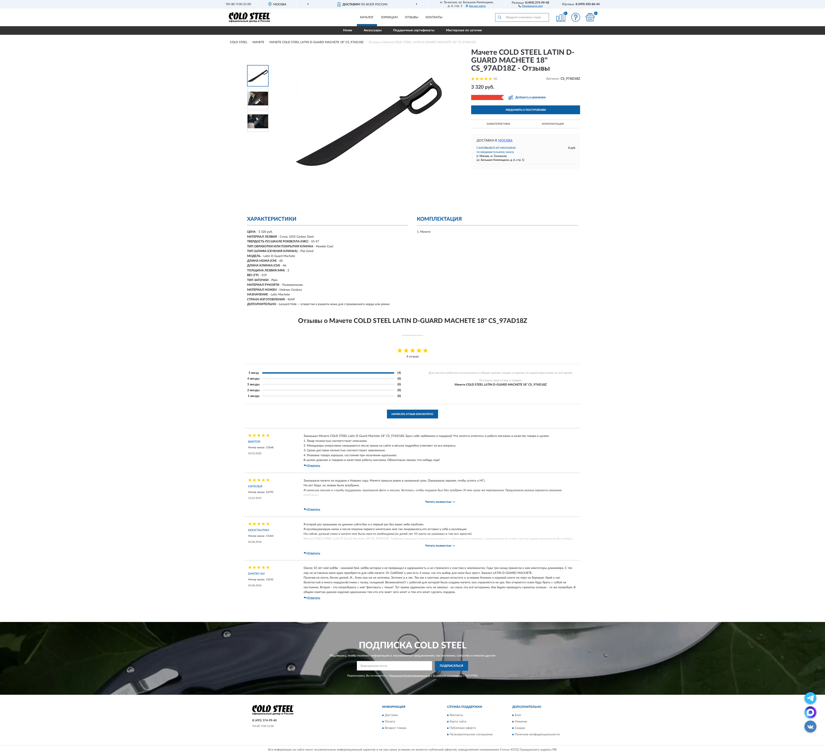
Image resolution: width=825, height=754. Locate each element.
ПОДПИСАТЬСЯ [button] (451, 665)
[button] (530, 6)
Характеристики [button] (498, 124)
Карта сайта (458, 721)
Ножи (347, 30)
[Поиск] (499, 17)
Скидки (520, 728)
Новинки (521, 721)
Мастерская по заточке (464, 30)
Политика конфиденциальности (537, 734)
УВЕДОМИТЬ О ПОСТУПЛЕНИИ (526, 110)
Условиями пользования (447, 675)
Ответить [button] (313, 465)
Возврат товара (395, 728)
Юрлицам (389, 17)
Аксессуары (373, 30)
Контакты (434, 17)
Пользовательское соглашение (471, 734)
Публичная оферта (463, 728)
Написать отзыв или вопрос (412, 414)
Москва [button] (505, 140)
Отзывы (411, 17)
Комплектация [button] (553, 124)
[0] (590, 17)
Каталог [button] (367, 17)
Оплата (390, 721)
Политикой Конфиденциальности (409, 675)
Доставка (391, 715)
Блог (518, 715)
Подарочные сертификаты (413, 30)
